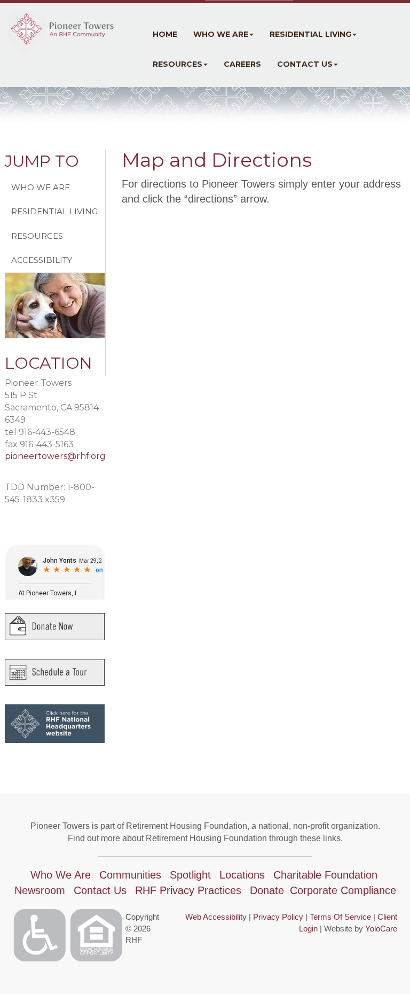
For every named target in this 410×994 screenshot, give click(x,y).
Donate (267, 890)
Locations (242, 875)
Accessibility (41, 260)
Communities (130, 875)
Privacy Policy (278, 916)
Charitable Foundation (325, 875)
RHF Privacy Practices (188, 890)
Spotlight (190, 875)
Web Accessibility (216, 916)
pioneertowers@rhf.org (55, 456)
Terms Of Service (340, 916)
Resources (177, 64)
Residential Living (310, 34)
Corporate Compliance (343, 890)
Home (165, 34)
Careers (242, 64)
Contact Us (305, 64)
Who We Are (220, 34)
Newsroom (39, 890)
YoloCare (381, 928)
